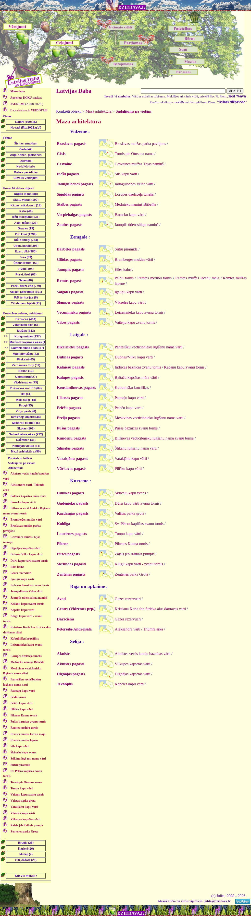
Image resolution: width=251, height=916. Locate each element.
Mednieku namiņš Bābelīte (135, 204)
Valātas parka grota (129, 513)
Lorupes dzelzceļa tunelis (134, 194)
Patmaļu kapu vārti (129, 398)
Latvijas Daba (73, 91)
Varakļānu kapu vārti (131, 458)
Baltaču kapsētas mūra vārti (136, 377)
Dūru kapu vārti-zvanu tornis (137, 503)
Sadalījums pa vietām (133, 111)
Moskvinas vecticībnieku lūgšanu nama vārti (149, 418)
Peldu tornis (124, 278)
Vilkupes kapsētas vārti (132, 664)
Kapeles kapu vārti (129, 684)
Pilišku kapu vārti (128, 468)
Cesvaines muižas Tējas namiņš (139, 164)
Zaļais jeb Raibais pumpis (134, 554)
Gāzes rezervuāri (128, 599)
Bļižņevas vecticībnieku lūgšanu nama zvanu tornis (154, 438)
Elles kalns (123, 269)
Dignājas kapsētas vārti (132, 674)
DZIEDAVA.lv (132, 7)
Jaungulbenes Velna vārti (134, 184)
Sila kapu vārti (126, 174)
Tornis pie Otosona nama (134, 154)
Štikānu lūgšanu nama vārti (136, 448)
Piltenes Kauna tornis (131, 544)
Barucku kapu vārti (129, 215)
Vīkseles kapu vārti (129, 302)
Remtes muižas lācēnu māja (197, 278)
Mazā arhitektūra (99, 111)
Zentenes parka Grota (131, 574)
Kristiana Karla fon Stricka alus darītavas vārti (150, 609)
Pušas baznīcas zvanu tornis (136, 428)
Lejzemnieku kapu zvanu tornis (139, 312)
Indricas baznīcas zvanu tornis (138, 367)
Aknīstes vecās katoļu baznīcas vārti (142, 654)
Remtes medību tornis (154, 278)
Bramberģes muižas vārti (134, 259)
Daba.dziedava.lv (29, 110)
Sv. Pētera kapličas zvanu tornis (139, 524)
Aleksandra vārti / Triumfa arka (139, 629)
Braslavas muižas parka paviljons (140, 144)
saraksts (26, 97)
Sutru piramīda (126, 249)
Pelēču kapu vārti (128, 408)
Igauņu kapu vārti (128, 292)
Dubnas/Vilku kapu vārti (134, 357)
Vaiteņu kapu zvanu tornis (135, 322)
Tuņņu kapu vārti (128, 534)
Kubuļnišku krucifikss (132, 387)
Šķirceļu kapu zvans (130, 493)
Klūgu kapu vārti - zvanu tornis (139, 564)
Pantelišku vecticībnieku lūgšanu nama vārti (148, 347)
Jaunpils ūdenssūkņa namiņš (136, 225)
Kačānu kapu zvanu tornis (184, 367)
